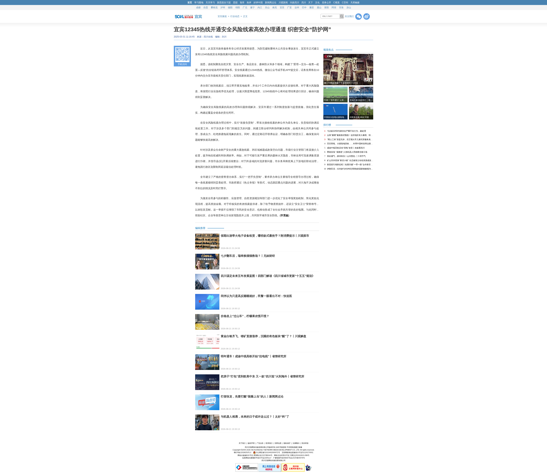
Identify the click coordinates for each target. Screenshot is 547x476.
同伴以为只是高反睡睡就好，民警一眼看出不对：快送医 (256, 296)
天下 (310, 2)
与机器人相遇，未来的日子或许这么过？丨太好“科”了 (255, 416)
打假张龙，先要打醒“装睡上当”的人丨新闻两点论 (252, 396)
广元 (245, 7)
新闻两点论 (270, 2)
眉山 (319, 7)
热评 (249, 2)
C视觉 (336, 2)
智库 (242, 2)
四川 (303, 2)
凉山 (348, 7)
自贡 (205, 7)
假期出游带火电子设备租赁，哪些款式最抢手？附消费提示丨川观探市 (265, 235)
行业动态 (234, 16)
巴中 (304, 7)
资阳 (326, 7)
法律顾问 (296, 443)
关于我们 (242, 443)
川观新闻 (283, 2)
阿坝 (334, 7)
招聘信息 (278, 443)
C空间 (345, 2)
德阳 (230, 7)
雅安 (311, 7)
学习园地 (198, 2)
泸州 (223, 7)
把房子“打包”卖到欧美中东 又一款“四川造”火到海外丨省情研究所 (262, 376)
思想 (235, 2)
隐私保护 (287, 443)
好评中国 (258, 2)
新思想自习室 (224, 2)
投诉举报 (305, 443)
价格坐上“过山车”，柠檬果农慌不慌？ (245, 316)
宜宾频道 (222, 16)
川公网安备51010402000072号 (268, 452)
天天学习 (210, 2)
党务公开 (326, 2)
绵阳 (237, 7)
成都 (198, 7)
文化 (317, 2)
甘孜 (341, 7)
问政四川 (294, 2)
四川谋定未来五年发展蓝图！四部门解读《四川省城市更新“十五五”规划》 (268, 275)
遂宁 (252, 7)
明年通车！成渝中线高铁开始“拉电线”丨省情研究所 (253, 356)
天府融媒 (355, 2)
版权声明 (251, 443)
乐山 (267, 7)
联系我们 (269, 443)
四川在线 (208, 36)
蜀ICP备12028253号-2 (242, 452)
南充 (274, 7)
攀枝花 (214, 7)
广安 (289, 7)
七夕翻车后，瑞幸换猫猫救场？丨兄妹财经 (248, 255)
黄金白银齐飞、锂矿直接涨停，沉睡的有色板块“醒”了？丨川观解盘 (263, 336)
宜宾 (282, 7)
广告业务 (260, 443)
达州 (297, 7)
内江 (260, 7)
